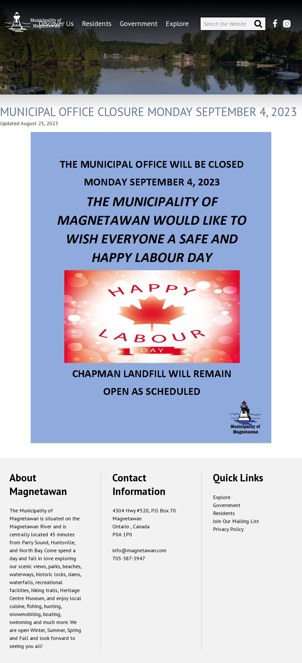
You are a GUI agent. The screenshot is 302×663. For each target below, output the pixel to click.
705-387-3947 (128, 558)
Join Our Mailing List (236, 521)
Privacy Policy (228, 529)
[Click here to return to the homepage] (33, 20)
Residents (224, 513)
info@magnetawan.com (139, 550)
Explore (221, 497)
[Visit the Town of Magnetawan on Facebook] (275, 23)
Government (226, 505)
